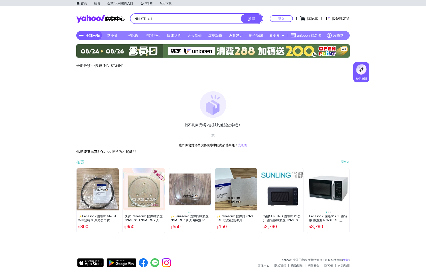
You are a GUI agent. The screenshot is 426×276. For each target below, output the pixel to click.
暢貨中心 (153, 35)
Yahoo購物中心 (100, 18)
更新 (346, 260)
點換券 (112, 35)
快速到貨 (174, 35)
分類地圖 (344, 265)
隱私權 (328, 265)
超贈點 (338, 35)
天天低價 (194, 35)
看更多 (274, 35)
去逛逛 (242, 145)
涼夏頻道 (215, 35)
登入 (281, 18)
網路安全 (313, 265)
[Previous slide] (172, 189)
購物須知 (297, 265)
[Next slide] (208, 189)
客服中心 (263, 265)
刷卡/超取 (256, 35)
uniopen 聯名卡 (309, 35)
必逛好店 (236, 35)
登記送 (133, 35)
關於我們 (280, 265)
